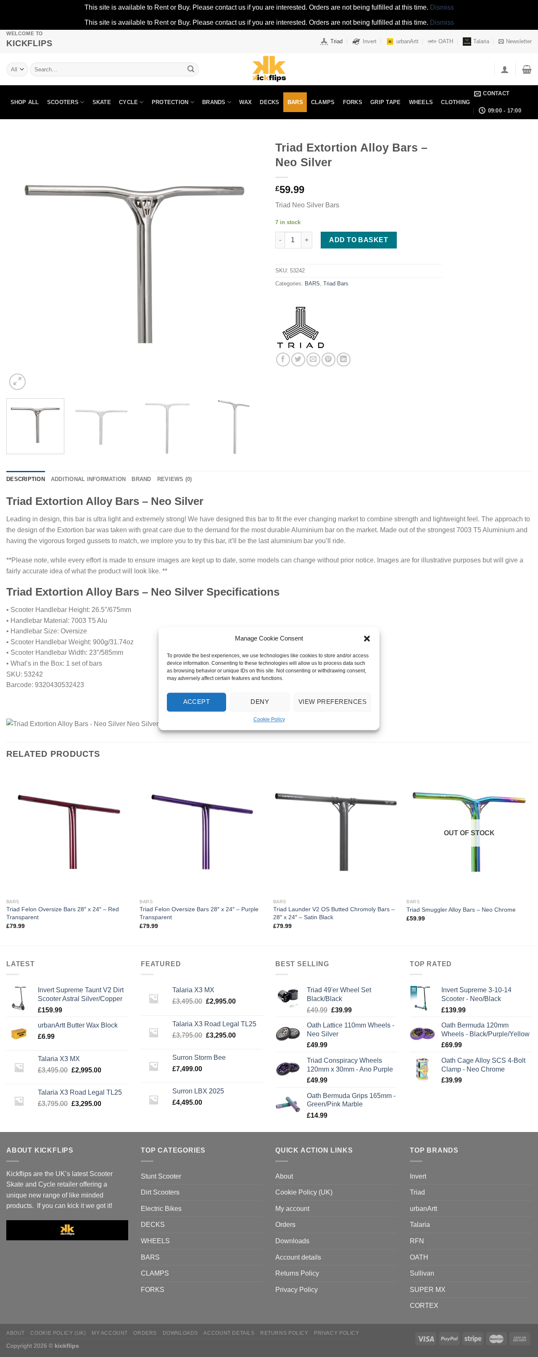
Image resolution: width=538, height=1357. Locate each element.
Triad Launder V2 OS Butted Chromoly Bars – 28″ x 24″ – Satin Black (334, 913)
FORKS (352, 102)
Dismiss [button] (442, 7)
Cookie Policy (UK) (303, 1192)
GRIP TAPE (385, 102)
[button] (367, 638)
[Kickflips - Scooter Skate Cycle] (269, 69)
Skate (101, 102)
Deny (260, 701)
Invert (370, 41)
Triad (336, 41)
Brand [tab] (141, 479)
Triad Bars (335, 283)
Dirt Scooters (160, 1192)
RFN (417, 1241)
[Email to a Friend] (313, 359)
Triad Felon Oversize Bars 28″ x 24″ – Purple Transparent (199, 913)
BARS (295, 102)
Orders (285, 1224)
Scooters (63, 102)
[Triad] (300, 327)
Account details (298, 1257)
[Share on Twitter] (298, 359)
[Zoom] (17, 382)
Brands (214, 102)
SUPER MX (428, 1289)
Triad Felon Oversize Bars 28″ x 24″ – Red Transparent (62, 913)
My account (292, 1208)
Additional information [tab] (88, 479)
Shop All (25, 102)
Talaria (481, 41)
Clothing (455, 102)
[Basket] (527, 69)
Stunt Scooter (161, 1176)
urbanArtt (407, 41)
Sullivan (422, 1273)
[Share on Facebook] (283, 359)
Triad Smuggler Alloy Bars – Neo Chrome (461, 909)
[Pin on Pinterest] (328, 359)
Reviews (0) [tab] (174, 479)
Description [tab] (25, 479)
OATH (445, 41)
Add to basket (358, 239)
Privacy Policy (296, 1289)
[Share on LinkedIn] (344, 359)
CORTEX (424, 1305)
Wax (245, 102)
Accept (196, 701)
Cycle (128, 102)
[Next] (247, 264)
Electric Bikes (161, 1208)
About (284, 1176)
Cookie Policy (269, 719)
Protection (170, 102)
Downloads (292, 1241)
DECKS (269, 102)
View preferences (332, 701)
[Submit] (191, 69)
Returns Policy (297, 1273)
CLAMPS (323, 102)
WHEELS (421, 102)
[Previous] (21, 264)
